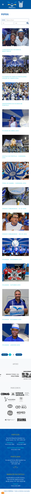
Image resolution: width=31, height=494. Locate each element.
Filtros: (3, 20)
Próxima (19, 354)
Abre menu (3, 4)
